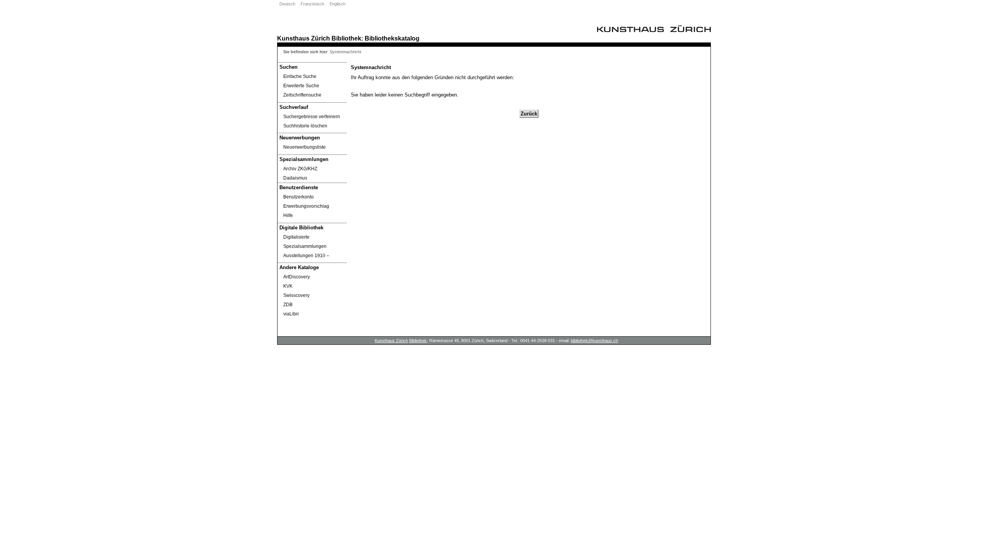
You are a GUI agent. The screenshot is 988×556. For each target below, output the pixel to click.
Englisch (337, 4)
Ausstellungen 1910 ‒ (306, 255)
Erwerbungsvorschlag (306, 206)
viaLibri (291, 314)
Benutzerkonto (298, 197)
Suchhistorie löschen (305, 126)
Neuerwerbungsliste (304, 147)
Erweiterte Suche (301, 85)
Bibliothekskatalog (392, 38)
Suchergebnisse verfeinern (311, 116)
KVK (288, 286)
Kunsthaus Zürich (303, 38)
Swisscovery (296, 295)
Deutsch (287, 4)
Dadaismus (295, 178)
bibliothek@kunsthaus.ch (594, 340)
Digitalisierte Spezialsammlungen (305, 241)
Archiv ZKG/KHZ (300, 168)
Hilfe (288, 215)
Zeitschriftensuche (302, 95)
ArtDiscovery (296, 277)
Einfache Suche (299, 76)
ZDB (288, 304)
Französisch (312, 4)
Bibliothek (346, 38)
